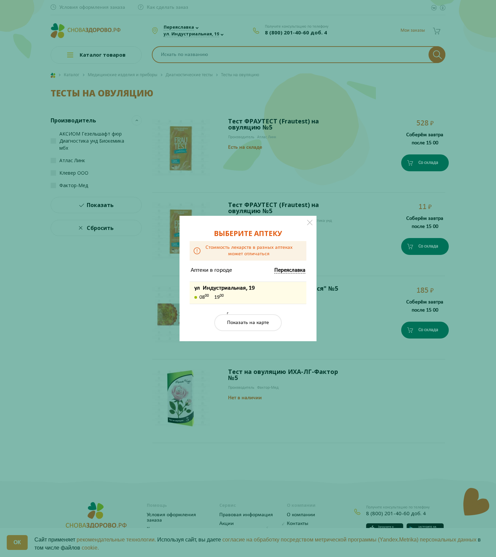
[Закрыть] (309, 222)
